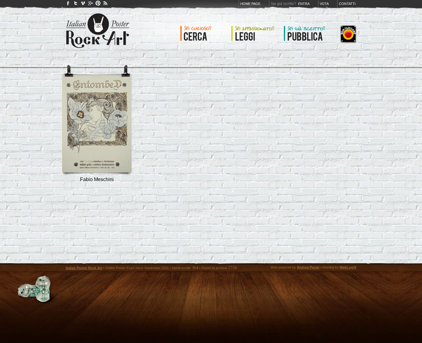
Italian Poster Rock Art (84, 268)
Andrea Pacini (308, 267)
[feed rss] (105, 4)
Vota (324, 4)
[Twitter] (76, 4)
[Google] (90, 4)
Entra (304, 4)
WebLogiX (348, 267)
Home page (250, 4)
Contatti (347, 4)
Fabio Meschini (97, 179)
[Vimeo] (83, 4)
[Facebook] (68, 4)
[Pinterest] (98, 4)
